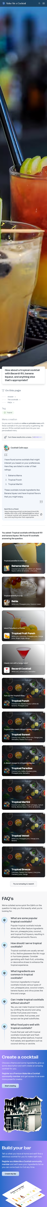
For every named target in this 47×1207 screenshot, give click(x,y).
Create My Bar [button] (10, 1174)
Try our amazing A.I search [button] (23, 884)
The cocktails (10, 400)
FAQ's (7, 402)
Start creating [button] (10, 1086)
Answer (7, 397)
